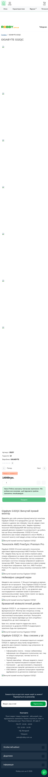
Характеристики (19, 9)
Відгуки (33, 9)
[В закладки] (44, 483)
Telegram (43, 27)
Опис (5, 9)
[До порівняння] (39, 483)
